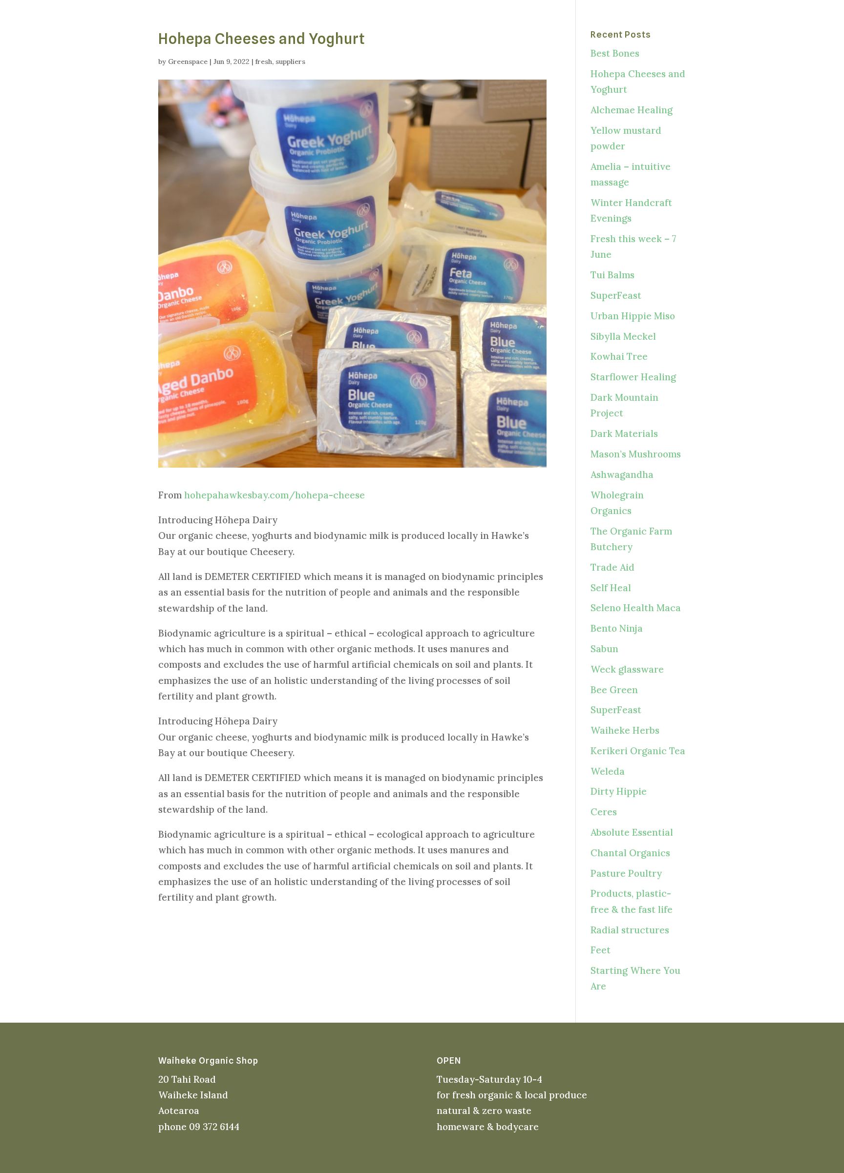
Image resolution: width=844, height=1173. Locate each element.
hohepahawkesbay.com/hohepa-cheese (274, 495)
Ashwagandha (622, 474)
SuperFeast (616, 295)
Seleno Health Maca (636, 608)
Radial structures (630, 930)
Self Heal (611, 588)
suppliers (290, 61)
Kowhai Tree (619, 356)
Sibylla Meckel (623, 336)
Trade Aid (612, 567)
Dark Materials (624, 433)
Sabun (604, 649)
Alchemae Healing (632, 110)
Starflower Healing (633, 377)
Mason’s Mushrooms (636, 454)
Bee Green (614, 690)
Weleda (608, 771)
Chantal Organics (630, 853)
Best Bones (615, 53)
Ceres (604, 812)
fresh (263, 61)
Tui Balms (612, 275)
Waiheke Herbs (625, 730)
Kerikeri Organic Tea (638, 751)
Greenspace (188, 61)
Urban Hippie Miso (633, 316)
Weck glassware (627, 669)
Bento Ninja (617, 628)
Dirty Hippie (619, 791)
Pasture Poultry (626, 873)
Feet (601, 950)
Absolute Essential (632, 832)
